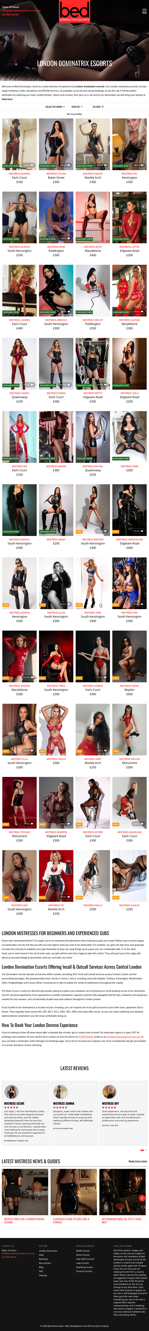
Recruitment (45, 1263)
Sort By (76, 106)
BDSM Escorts (83, 1250)
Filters (97, 106)
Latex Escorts (82, 1263)
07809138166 (86, 1037)
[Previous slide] (7, 1198)
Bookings (43, 1259)
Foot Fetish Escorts (85, 1259)
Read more (7, 99)
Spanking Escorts (84, 1267)
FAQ (41, 1271)
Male (41, 1254)
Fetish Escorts (83, 1254)
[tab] (142, 1150)
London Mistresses (48, 1250)
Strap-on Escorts (84, 1271)
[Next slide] (142, 1198)
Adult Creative (102, 1326)
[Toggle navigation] (144, 11)
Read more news (138, 1161)
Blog (41, 1267)
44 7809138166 (9, 1257)
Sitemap (43, 1275)
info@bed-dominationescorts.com (123, 1037)
